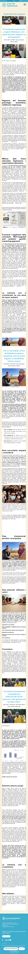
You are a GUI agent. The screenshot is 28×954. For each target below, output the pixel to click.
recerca (9, 706)
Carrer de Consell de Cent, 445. (9, 923)
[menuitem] (24, 4)
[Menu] (24, 4)
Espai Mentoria (10, 0)
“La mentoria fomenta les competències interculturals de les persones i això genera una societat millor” (14, 696)
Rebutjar (21, 948)
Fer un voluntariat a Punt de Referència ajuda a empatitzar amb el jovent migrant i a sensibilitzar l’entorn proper (14, 356)
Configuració (14, 951)
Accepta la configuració (10, 948)
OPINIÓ (13, 39)
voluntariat (18, 365)
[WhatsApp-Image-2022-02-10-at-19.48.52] (14, 20)
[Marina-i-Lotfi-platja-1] (14, 342)
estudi (19, 39)
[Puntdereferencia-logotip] (11, 4)
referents (16, 41)
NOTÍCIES (13, 363)
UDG (20, 706)
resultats (16, 706)
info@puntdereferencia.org (8, 926)
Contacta (17, 0)
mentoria (12, 41)
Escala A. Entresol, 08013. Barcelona (10, 924)
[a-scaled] (14, 682)
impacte (22, 39)
